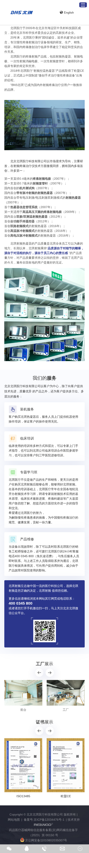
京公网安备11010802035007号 (46, 840)
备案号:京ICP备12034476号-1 (44, 819)
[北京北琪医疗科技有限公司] (21, 12)
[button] (39, 673)
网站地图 (14, 819)
